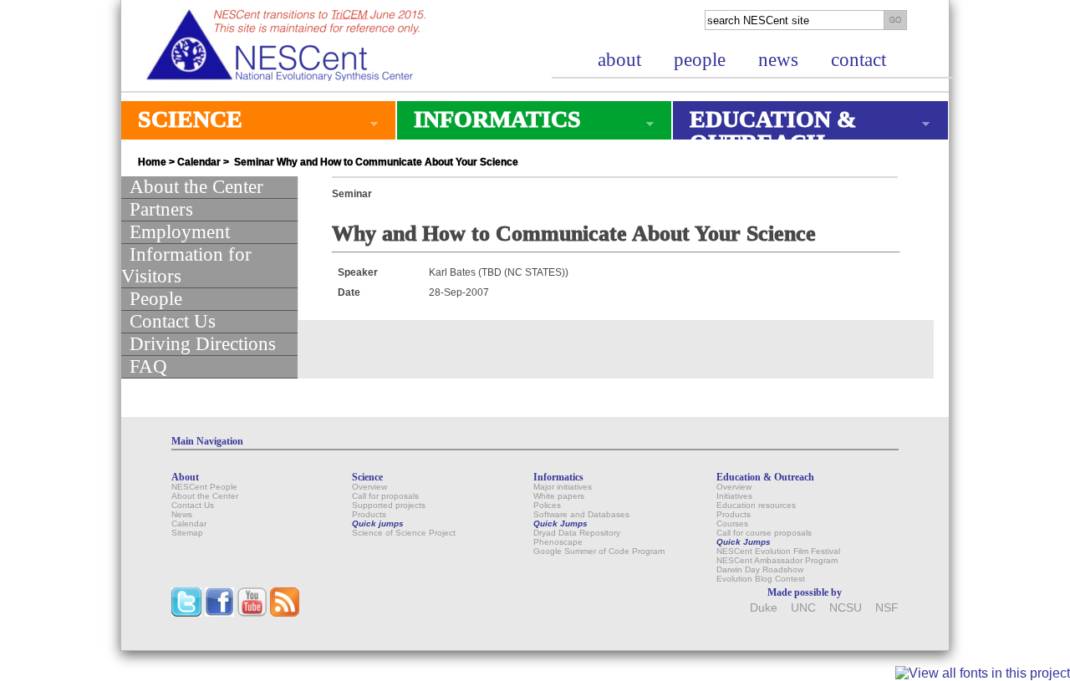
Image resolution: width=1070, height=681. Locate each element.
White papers (558, 496)
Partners (161, 209)
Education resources (756, 505)
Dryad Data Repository (576, 532)
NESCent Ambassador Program (777, 560)
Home (152, 162)
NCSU (845, 608)
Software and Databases (581, 514)
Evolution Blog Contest (760, 578)
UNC (803, 608)
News (181, 514)
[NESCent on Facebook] (219, 613)
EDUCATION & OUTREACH (764, 130)
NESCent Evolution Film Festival (778, 551)
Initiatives (734, 496)
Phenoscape (558, 541)
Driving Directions (203, 343)
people (700, 59)
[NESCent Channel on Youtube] (252, 613)
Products (369, 514)
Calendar (199, 162)
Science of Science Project (404, 532)
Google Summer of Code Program (599, 551)
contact (858, 59)
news (778, 59)
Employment (180, 231)
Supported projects (388, 505)
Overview (369, 486)
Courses (732, 523)
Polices (547, 505)
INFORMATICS (489, 123)
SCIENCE (181, 123)
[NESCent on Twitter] (186, 613)
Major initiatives (562, 486)
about (619, 59)
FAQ (148, 366)
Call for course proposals (764, 532)
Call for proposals (385, 496)
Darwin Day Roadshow (759, 569)
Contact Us (173, 321)
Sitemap (187, 532)
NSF (887, 608)
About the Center (196, 186)
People (156, 298)
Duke (763, 608)
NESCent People (204, 486)
